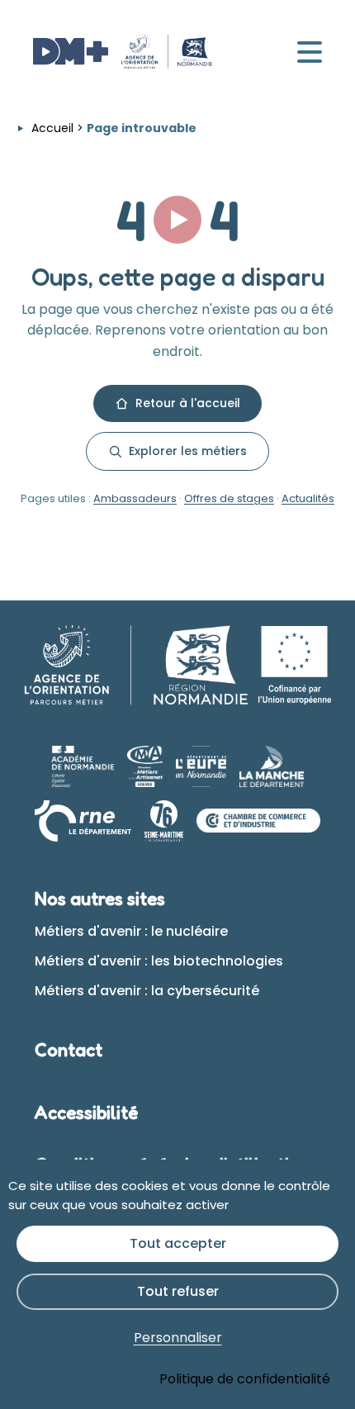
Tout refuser (178, 1291)
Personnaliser (178, 1337)
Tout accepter (178, 1243)
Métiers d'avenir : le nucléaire (131, 931)
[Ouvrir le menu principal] (309, 52)
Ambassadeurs (135, 498)
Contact (68, 1049)
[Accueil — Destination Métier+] (122, 52)
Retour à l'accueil (187, 403)
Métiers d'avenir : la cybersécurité (147, 990)
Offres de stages (229, 498)
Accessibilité (86, 1112)
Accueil (52, 128)
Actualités (308, 498)
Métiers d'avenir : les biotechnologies (159, 960)
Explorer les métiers (188, 451)
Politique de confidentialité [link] (244, 1378)
